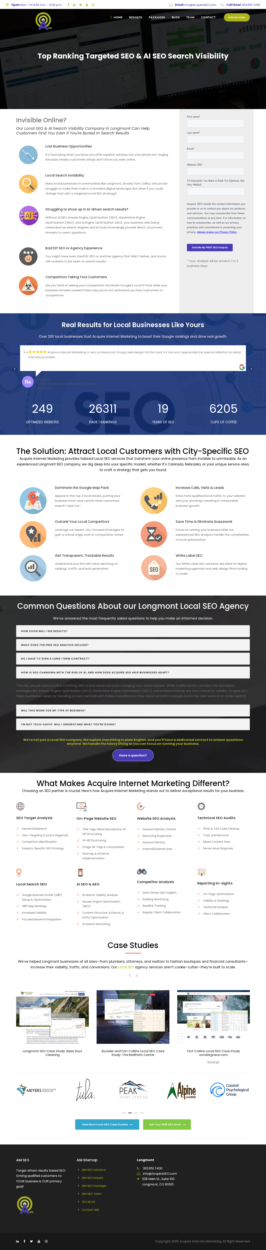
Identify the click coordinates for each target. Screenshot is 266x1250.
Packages (157, 17)
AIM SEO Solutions (94, 1170)
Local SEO (126, 967)
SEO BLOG (88, 1202)
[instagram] (93, 5)
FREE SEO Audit (237, 17)
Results (135, 17)
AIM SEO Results (92, 1178)
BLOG (176, 17)
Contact (208, 17)
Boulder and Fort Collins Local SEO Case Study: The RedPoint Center (133, 1053)
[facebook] (68, 5)
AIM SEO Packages (94, 1186)
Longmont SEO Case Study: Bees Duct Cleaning (52, 1053)
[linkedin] (74, 5)
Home (118, 17)
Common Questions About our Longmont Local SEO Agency (133, 606)
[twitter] (80, 5)
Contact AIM (90, 1210)
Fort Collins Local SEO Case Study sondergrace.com (213, 1053)
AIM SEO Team (92, 1194)
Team (190, 17)
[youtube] (87, 5)
